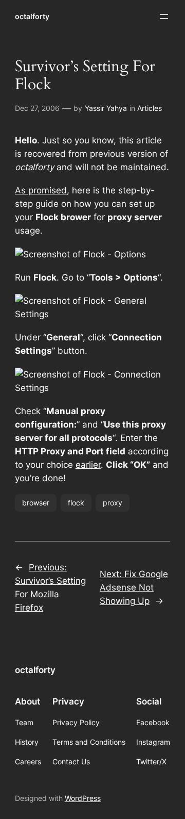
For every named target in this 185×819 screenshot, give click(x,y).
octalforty (32, 16)
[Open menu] (164, 16)
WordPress (83, 798)
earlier (88, 465)
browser (35, 502)
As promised (41, 190)
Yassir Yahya (106, 108)
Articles (149, 108)
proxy (112, 502)
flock (76, 502)
